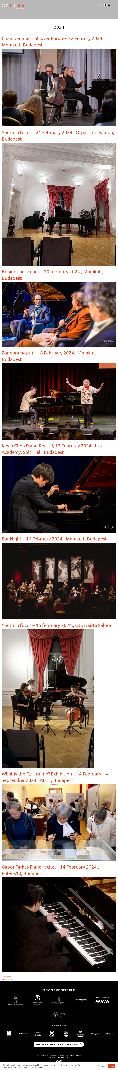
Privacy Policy (63, 1057)
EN (113, 5)
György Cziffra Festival (53, 1055)
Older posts (6, 976)
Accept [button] (111, 1066)
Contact (53, 1057)
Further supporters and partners (57, 1044)
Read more (102, 1066)
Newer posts (7, 979)
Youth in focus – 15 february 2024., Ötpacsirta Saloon (57, 625)
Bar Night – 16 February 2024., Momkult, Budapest (54, 538)
